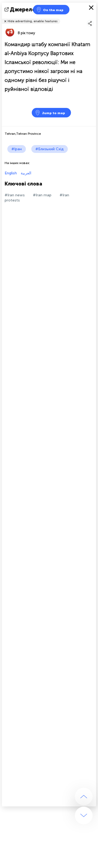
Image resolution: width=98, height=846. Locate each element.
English (11, 173)
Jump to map (53, 113)
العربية (25, 173)
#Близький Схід (49, 149)
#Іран (16, 149)
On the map (53, 10)
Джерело (23, 9)
